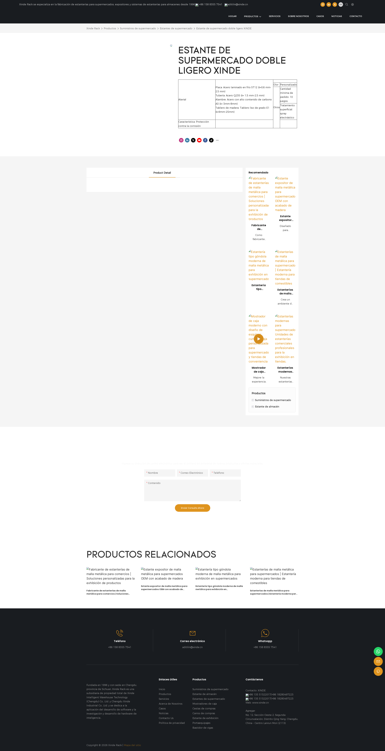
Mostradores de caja (204, 703)
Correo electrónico (192, 641)
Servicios (164, 698)
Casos (162, 708)
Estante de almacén (204, 694)
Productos (110, 28)
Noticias (163, 713)
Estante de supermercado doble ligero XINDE (223, 28)
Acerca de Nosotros (170, 703)
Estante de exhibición (205, 718)
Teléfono (120, 641)
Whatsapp (265, 641)
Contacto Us (166, 718)
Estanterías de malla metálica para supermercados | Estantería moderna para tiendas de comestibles (285, 292)
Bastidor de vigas (202, 727)
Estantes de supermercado (176, 28)
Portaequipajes (201, 723)
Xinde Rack (93, 28)
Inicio (162, 689)
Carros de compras (203, 713)
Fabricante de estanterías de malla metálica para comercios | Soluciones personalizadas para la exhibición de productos (258, 227)
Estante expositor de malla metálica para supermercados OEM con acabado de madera (285, 218)
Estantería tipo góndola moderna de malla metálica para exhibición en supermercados (258, 287)
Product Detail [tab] (162, 172)
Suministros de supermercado (138, 28)
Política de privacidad (172, 723)
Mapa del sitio (133, 745)
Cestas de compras (204, 708)
